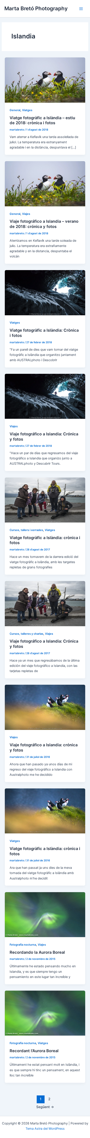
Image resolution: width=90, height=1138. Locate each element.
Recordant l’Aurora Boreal (34, 1050)
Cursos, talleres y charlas (26, 633)
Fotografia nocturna (23, 1043)
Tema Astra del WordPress (45, 1129)
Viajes (26, 214)
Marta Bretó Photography (36, 8)
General (15, 110)
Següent (45, 1107)
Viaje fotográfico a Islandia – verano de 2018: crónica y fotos (44, 224)
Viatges (27, 110)
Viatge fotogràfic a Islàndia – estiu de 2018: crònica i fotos (42, 120)
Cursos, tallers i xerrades (26, 530)
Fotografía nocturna (23, 944)
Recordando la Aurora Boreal (37, 952)
